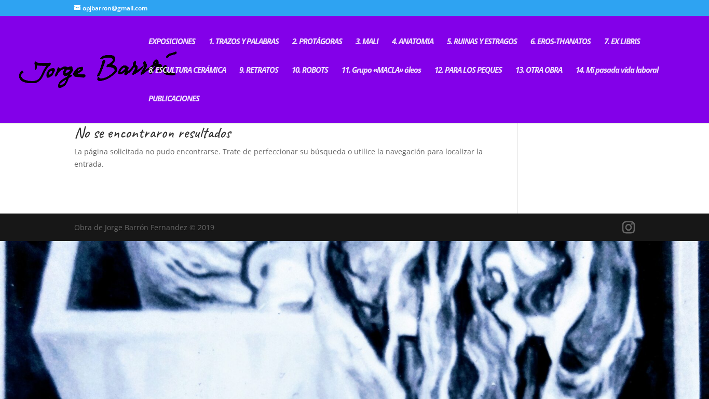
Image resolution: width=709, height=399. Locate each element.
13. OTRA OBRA (538, 70)
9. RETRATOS (258, 70)
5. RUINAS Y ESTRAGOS (482, 41)
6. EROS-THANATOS (560, 41)
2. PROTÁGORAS (317, 41)
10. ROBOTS (310, 70)
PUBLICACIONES (173, 99)
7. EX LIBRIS (622, 41)
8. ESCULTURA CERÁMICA (187, 70)
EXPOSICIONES (171, 41)
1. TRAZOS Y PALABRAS (244, 41)
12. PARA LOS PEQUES (468, 70)
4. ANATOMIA (412, 41)
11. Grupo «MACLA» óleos (381, 70)
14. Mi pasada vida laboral (617, 70)
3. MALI (367, 41)
